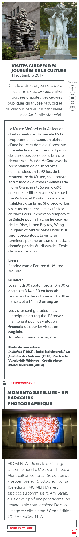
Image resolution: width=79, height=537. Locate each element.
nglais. (17, 332)
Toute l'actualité (21, 528)
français (16, 327)
